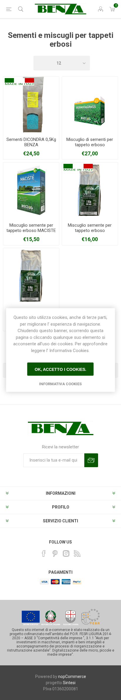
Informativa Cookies (60, 384)
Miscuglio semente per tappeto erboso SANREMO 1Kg (90, 230)
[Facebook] (43, 553)
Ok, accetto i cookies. (60, 369)
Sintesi (69, 682)
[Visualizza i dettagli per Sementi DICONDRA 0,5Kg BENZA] (31, 104)
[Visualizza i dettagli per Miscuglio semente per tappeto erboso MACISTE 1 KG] (31, 190)
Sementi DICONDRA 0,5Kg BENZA (31, 142)
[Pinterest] (55, 553)
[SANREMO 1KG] (90, 190)
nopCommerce (72, 676)
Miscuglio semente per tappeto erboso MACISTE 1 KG (31, 230)
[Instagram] (66, 553)
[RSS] (77, 553)
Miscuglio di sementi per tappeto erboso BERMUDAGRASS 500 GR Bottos (90, 147)
